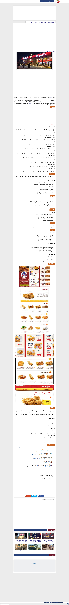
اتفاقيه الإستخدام (53, 602)
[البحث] (7, 1)
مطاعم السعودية (45, 1)
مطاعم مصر (51, 1)
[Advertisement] (34, 13)
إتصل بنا (45, 602)
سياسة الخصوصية (60, 602)
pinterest (29, 495)
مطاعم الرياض (51, 499)
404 (41, 1)
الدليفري (30, 103)
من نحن (49, 602)
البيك (51, 97)
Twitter (35, 495)
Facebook (41, 495)
